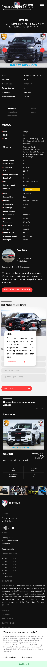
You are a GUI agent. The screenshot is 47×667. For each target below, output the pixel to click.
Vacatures (7, 627)
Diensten (6, 615)
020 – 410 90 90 (25, 258)
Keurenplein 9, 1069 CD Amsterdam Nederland (10, 540)
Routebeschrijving (9, 549)
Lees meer (11, 362)
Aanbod (5, 610)
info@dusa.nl (24, 261)
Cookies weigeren (26, 657)
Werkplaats (7, 619)
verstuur (8, 388)
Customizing (8, 623)
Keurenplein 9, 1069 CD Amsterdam (16, 267)
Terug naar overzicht (15, 7)
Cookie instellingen (9, 657)
